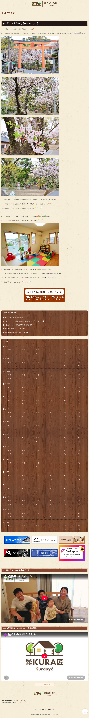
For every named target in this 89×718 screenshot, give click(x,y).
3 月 (51, 391)
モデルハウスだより (10, 313)
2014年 (7, 497)
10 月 (37, 362)
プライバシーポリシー (40, 709)
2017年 (7, 459)
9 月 (51, 412)
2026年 (7, 346)
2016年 (7, 472)
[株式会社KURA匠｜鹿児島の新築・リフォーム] (44, 4)
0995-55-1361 (20, 700)
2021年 (7, 409)
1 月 (79, 366)
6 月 (9, 378)
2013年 (7, 510)
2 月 (65, 366)
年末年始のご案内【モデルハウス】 (16, 317)
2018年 (7, 447)
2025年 (7, 359)
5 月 (23, 403)
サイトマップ (51, 709)
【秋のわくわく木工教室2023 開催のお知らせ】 (20, 325)
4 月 (37, 353)
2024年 (7, 371)
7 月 (79, 438)
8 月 (65, 349)
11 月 (23, 362)
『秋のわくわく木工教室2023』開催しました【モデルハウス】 (24, 321)
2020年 (7, 421)
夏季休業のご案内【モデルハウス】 (16, 329)
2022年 (7, 396)
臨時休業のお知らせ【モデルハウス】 (16, 332)
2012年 (7, 522)
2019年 (7, 434)
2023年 (7, 384)
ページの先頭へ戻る (45, 685)
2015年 (7, 484)
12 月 (9, 362)
